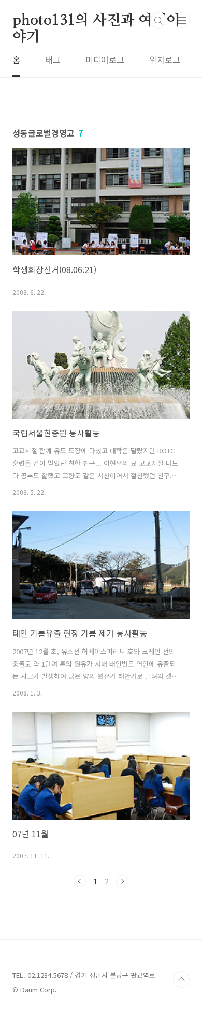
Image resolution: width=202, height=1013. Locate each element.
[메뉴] (182, 20)
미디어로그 (104, 59)
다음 (122, 881)
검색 (158, 20)
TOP (181, 979)
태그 (53, 59)
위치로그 (164, 59)
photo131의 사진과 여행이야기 (96, 21)
